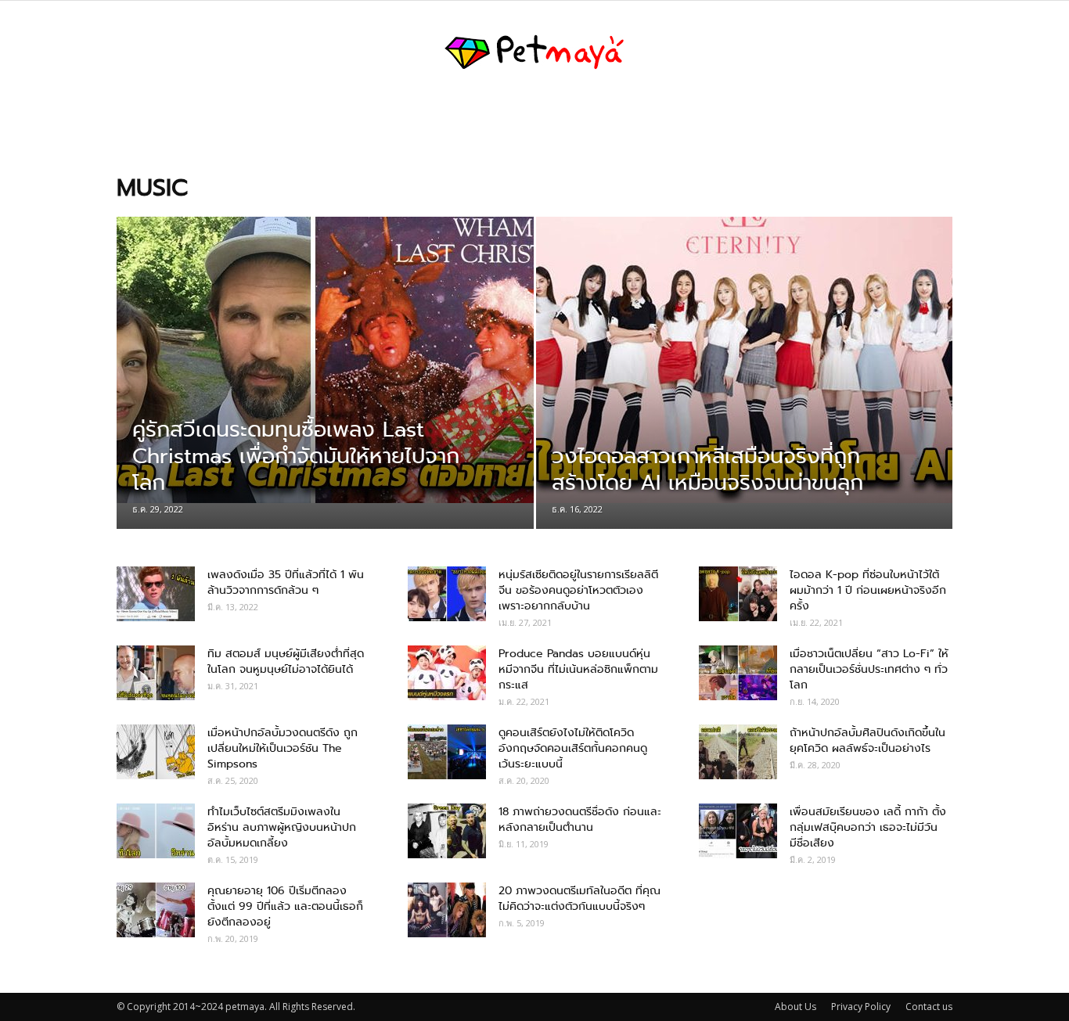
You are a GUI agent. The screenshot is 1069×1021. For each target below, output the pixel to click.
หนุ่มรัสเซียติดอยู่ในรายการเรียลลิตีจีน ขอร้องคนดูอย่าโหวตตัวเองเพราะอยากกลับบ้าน (578, 589)
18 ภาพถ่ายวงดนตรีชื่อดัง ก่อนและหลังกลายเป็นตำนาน (580, 819)
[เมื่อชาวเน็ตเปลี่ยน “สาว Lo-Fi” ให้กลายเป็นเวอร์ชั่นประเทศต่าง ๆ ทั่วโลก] (738, 672)
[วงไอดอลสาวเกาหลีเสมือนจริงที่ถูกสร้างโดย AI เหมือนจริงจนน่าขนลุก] (744, 360)
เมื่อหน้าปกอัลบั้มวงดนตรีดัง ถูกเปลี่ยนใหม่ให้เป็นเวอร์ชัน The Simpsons (282, 747)
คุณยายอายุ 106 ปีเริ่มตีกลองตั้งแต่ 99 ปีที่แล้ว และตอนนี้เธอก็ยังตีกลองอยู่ (285, 906)
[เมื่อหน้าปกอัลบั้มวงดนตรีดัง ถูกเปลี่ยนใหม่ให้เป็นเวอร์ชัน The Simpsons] (156, 751)
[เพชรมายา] (534, 52)
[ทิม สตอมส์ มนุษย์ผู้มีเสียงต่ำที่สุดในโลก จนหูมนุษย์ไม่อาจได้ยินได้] (156, 672)
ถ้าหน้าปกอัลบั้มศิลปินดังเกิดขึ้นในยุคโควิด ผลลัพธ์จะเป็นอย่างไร (867, 740)
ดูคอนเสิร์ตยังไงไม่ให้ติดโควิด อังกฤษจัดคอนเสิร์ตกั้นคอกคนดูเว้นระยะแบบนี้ (573, 747)
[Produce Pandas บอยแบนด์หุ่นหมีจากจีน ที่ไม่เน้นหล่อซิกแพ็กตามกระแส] (447, 672)
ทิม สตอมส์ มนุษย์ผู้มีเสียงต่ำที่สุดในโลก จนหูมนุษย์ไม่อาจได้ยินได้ (285, 661)
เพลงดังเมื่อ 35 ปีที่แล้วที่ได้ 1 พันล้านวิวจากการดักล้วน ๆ (285, 582)
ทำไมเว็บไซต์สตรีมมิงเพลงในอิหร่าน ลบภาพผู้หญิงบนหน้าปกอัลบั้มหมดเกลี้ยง (281, 826)
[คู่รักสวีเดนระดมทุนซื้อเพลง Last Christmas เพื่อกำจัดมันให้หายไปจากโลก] (325, 360)
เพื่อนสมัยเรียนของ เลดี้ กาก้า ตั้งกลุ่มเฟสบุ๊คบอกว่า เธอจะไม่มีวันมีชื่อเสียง (868, 826)
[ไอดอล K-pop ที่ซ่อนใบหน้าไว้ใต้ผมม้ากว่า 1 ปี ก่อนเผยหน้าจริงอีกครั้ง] (738, 593)
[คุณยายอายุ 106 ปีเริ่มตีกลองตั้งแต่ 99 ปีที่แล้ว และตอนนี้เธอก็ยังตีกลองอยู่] (156, 910)
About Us (795, 1006)
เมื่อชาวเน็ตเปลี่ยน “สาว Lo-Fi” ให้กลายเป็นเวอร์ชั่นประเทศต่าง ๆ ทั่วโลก (869, 668)
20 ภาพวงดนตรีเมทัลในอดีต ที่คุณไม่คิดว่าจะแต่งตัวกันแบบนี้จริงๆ (579, 898)
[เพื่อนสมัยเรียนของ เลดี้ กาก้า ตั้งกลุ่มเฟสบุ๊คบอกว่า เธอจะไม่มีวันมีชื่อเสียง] (738, 830)
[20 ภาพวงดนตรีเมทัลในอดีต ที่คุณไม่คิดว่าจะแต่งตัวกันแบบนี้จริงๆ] (447, 910)
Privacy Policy (861, 1006)
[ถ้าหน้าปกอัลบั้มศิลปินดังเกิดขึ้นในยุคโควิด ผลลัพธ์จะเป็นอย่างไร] (738, 751)
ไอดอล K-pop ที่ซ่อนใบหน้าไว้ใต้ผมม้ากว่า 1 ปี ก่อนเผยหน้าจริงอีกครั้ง (868, 589)
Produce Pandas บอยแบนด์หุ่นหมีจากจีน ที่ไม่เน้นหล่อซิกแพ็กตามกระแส (578, 668)
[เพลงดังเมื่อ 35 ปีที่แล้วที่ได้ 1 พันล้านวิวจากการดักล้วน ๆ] (156, 593)
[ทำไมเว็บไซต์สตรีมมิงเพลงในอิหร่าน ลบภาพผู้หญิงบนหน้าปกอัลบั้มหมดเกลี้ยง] (156, 830)
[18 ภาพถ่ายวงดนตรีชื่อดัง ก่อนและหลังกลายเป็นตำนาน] (447, 830)
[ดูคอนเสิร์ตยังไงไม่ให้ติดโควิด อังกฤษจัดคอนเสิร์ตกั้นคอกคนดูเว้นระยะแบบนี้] (447, 751)
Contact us (928, 1006)
